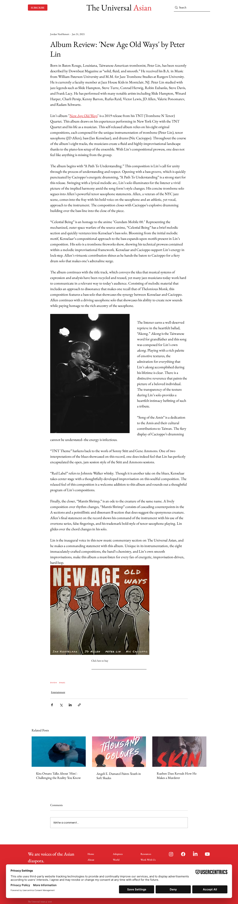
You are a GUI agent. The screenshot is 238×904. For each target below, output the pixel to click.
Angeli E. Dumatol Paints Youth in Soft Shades (119, 775)
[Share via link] (79, 705)
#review (53, 682)
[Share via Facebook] (52, 705)
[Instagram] (171, 854)
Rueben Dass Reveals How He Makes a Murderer (177, 775)
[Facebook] (183, 854)
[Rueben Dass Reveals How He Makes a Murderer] (179, 751)
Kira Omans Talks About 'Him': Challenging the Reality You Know (58, 775)
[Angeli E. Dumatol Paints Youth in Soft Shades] (119, 751)
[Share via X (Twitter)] (61, 705)
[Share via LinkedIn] (70, 705)
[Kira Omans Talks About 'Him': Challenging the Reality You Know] (59, 751)
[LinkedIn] (195, 854)
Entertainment (58, 692)
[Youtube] (207, 854)
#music (62, 682)
